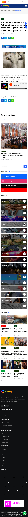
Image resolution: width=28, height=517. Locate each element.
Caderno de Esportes (7, 425)
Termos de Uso (19, 516)
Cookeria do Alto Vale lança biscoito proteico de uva (20, 375)
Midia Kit (4, 415)
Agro (13, 10)
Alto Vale (3, 151)
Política (3, 371)
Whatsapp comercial (6, 413)
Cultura (3, 452)
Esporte (4, 449)
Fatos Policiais (5, 436)
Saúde (3, 454)
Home (3, 10)
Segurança (3, 326)
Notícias (8, 10)
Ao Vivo (4, 1)
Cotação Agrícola (6, 439)
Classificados (5, 442)
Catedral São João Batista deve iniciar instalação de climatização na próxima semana (12, 155)
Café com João (5, 422)
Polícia (3, 457)
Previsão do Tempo (6, 433)
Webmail (3, 512)
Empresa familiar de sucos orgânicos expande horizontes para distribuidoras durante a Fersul (7, 353)
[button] (2, 119)
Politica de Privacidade (7, 516)
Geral (3, 460)
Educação (4, 465)
